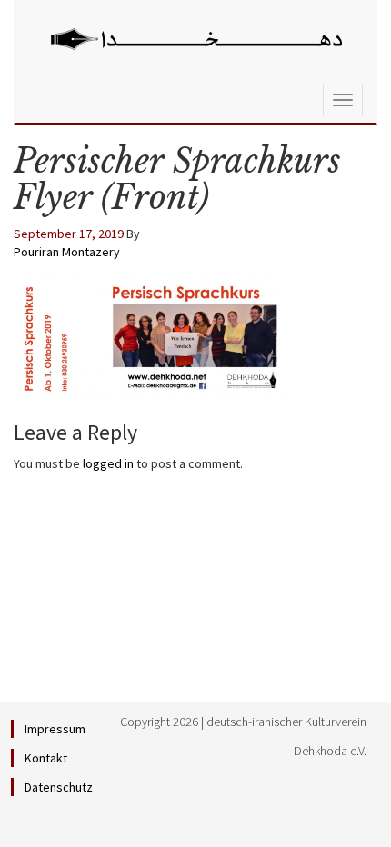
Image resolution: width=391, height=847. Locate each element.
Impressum (55, 729)
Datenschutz (59, 787)
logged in (108, 463)
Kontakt (46, 758)
